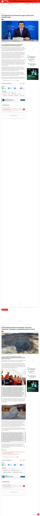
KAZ (37, 1)
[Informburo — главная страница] (5, 1)
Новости (8, 1)
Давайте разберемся (15, 1)
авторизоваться (8, 107)
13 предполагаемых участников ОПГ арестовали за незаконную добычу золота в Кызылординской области (13, 452)
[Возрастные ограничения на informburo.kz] (33, 1)
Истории (11, 1)
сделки (14, 78)
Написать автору (36, 19)
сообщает (15, 361)
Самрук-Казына (22, 95)
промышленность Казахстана (15, 470)
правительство (11, 95)
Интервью (19, 1)
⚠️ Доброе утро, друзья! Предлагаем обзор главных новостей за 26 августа (33, 64)
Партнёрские (28, 1)
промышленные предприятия (7, 472)
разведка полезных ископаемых (17, 472)
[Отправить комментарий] (24, 109)
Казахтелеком (5, 95)
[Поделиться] (38, 514)
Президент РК (16, 95)
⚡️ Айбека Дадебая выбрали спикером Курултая (31, 60)
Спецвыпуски (23, 1)
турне (18, 50)
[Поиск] (34, 1)
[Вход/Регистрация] (36, 1)
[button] (35, 3)
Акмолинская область (6, 470)
